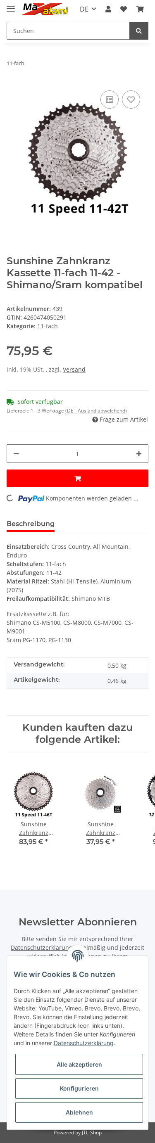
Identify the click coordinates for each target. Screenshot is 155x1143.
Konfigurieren (79, 1088)
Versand (74, 369)
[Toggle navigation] (11, 5)
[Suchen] (138, 31)
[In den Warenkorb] (77, 478)
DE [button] (84, 9)
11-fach (47, 326)
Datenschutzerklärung (41, 947)
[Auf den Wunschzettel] (131, 99)
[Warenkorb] (140, 9)
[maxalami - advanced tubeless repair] (44, 9)
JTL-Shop (92, 1132)
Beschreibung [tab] (31, 524)
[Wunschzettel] (123, 9)
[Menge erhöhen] (139, 453)
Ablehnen (79, 1112)
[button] (108, 9)
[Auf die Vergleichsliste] (109, 99)
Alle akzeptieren (79, 1064)
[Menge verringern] (16, 453)
